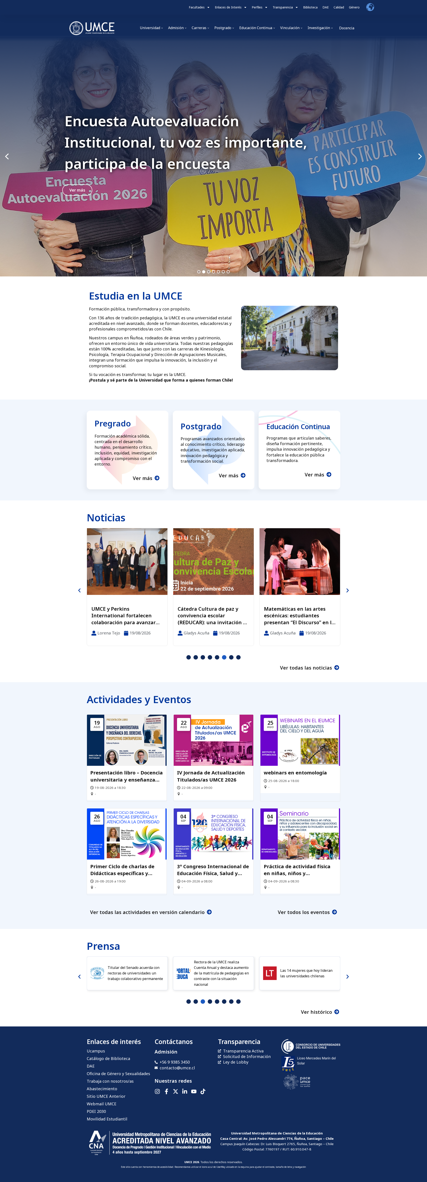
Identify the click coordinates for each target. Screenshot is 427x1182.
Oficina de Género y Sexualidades (118, 1073)
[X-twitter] (175, 1091)
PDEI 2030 (96, 1111)
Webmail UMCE (101, 1103)
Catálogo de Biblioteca (108, 1058)
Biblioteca (310, 7)
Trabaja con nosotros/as (110, 1081)
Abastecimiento (102, 1088)
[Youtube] (194, 1091)
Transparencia (283, 7)
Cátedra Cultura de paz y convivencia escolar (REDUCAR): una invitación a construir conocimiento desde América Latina (125, 615)
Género (354, 7)
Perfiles (257, 7)
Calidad (339, 7)
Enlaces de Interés (228, 7)
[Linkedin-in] (184, 1091)
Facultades (197, 7)
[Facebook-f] (166, 1091)
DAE (325, 7)
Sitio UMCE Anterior (106, 1096)
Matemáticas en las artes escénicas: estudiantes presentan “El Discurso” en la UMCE (213, 615)
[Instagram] (157, 1091)
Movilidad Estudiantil (107, 1119)
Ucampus (96, 1051)
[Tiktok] (203, 1091)
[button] (213, 156)
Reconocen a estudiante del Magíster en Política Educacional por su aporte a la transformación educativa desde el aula (298, 615)
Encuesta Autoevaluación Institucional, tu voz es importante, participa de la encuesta (185, 142)
